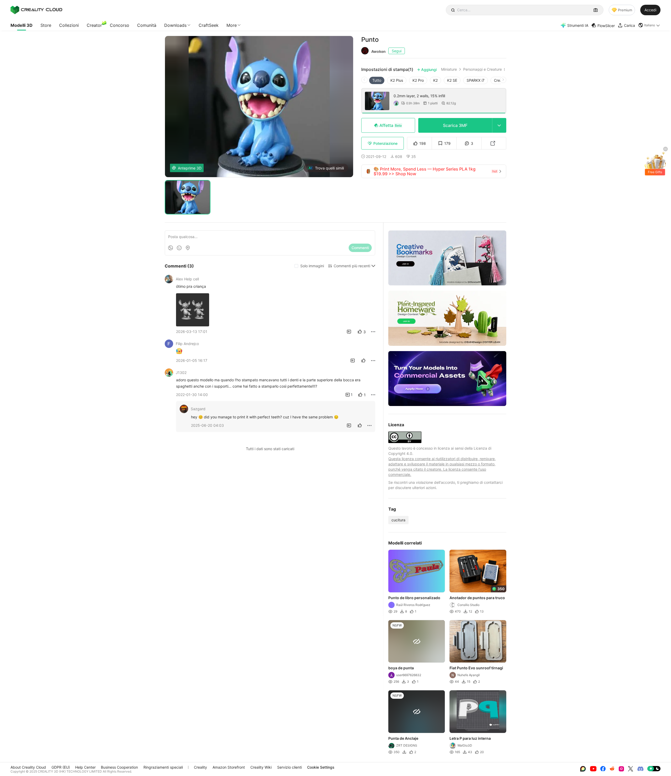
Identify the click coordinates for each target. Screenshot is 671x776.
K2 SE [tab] (452, 80)
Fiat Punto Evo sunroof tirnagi (476, 668)
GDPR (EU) (60, 767)
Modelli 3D (22, 25)
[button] (649, 25)
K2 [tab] (435, 80)
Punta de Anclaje (403, 738)
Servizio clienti (289, 767)
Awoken (378, 51)
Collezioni (69, 25)
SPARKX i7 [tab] (475, 80)
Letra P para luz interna (470, 738)
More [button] (231, 25)
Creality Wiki (261, 767)
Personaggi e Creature (482, 69)
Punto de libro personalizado (414, 597)
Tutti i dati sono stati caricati (270, 448)
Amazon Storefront (229, 767)
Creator (94, 25)
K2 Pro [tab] (418, 80)
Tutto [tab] (376, 80)
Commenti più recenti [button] (352, 266)
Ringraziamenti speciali (163, 767)
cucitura (398, 520)
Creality (200, 767)
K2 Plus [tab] (396, 80)
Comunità (146, 25)
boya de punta (401, 668)
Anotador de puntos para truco (477, 597)
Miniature (449, 69)
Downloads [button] (175, 25)
